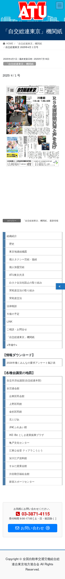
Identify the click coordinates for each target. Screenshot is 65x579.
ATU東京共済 (16, 275)
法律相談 (12, 306)
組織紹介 (12, 236)
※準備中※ (12, 345)
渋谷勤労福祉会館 (19, 474)
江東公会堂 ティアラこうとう (26, 450)
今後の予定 (13, 313)
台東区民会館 (16, 396)
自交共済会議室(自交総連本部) (24, 380)
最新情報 (54, 220)
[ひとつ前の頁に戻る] (60, 286)
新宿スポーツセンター (21, 481)
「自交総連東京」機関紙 (20, 64)
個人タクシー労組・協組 (23, 259)
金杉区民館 (15, 411)
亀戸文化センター (19, 442)
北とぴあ (14, 419)
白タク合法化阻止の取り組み (25, 282)
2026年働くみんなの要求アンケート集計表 (31, 362)
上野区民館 (15, 404)
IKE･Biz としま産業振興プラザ (26, 435)
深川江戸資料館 (18, 458)
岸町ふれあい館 (18, 427)
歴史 (11, 243)
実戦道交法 (15, 298)
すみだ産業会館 (18, 466)
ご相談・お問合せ (17, 329)
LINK (9, 321)
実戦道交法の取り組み (21, 290)
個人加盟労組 (16, 267)
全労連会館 (13, 388)
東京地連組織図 (18, 251)
